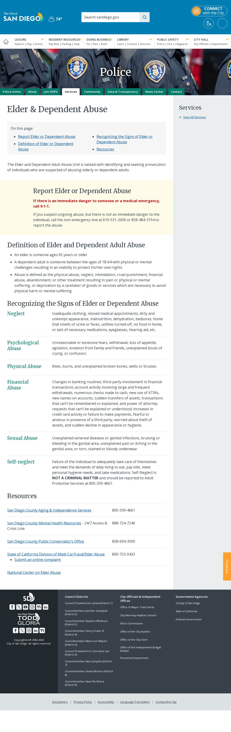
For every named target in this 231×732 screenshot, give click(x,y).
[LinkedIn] (45, 607)
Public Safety (168, 39)
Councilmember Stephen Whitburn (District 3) (86, 622)
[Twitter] (19, 607)
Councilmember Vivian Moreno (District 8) (89, 672)
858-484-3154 (143, 219)
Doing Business (98, 39)
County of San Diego (188, 603)
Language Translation (135, 702)
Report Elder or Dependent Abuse (46, 136)
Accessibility (106, 702)
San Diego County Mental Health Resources (44, 523)
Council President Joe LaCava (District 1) (89, 603)
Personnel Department (134, 658)
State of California (186, 611)
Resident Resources (64, 39)
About (32, 92)
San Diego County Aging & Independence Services (49, 510)
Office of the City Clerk (134, 639)
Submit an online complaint (37, 559)
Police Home (12, 92)
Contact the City (166, 702)
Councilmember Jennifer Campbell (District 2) (86, 612)
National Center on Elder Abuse (34, 572)
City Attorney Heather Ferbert (138, 615)
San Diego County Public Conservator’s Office (45, 541)
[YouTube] (25, 607)
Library (123, 39)
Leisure (20, 39)
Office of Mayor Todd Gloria (137, 607)
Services (71, 92)
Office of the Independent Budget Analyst (140, 649)
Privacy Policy (83, 702)
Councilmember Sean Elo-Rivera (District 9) (84, 683)
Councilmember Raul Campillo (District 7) (88, 663)
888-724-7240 (123, 523)
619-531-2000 (114, 219)
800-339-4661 (100, 483)
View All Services (194, 117)
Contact (176, 92)
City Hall (201, 39)
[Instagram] (32, 607)
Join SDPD (51, 92)
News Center (154, 92)
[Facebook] (12, 607)
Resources (105, 149)
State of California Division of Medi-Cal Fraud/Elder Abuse (56, 554)
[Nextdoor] (39, 607)
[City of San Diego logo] (24, 16)
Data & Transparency (123, 92)
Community (92, 92)
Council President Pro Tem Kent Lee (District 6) (87, 652)
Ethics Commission (131, 623)
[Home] (6, 41)
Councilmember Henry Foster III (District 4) (84, 632)
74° (55, 19)
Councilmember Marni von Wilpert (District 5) (86, 642)
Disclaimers (60, 702)
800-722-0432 (123, 554)
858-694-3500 (123, 541)
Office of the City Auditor (135, 631)
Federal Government (188, 619)
